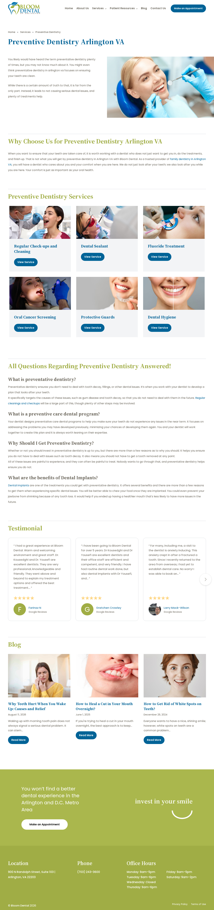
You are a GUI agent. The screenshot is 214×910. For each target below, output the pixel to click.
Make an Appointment (188, 8)
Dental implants (18, 485)
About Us (82, 8)
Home (69, 8)
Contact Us (158, 8)
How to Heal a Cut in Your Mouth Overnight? (104, 706)
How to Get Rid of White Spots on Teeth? (172, 706)
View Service (25, 262)
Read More (18, 740)
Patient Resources (122, 8)
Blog (144, 8)
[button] (205, 579)
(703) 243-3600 (88, 872)
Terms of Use (198, 904)
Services (98, 8)
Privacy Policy (180, 904)
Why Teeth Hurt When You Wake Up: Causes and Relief (37, 706)
